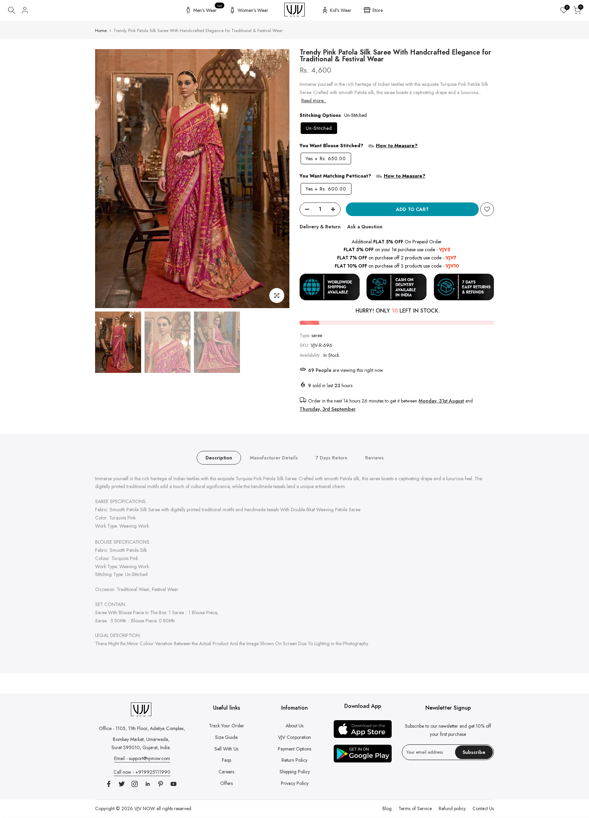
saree (317, 335)
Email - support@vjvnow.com (142, 758)
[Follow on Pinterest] (160, 784)
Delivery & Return (320, 226)
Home (101, 30)
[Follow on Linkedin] (148, 784)
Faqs (226, 760)
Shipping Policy (295, 771)
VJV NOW (144, 808)
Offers (226, 783)
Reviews (374, 457)
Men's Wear (207, 9)
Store (377, 10)
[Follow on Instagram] (135, 784)
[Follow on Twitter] (122, 784)
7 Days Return (331, 457)
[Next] (277, 178)
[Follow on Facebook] (109, 784)
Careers (226, 771)
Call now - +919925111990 (142, 772)
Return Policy (294, 760)
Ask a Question (364, 226)
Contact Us (483, 808)
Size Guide (226, 737)
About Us (294, 725)
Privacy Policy (294, 783)
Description (219, 457)
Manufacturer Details (274, 457)
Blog (387, 808)
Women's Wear (253, 10)
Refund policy (452, 808)
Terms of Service (415, 808)
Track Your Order (226, 725)
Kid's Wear (340, 10)
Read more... (313, 100)
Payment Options (294, 748)
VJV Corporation (294, 737)
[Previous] (107, 178)
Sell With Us (226, 748)
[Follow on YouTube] (173, 784)
